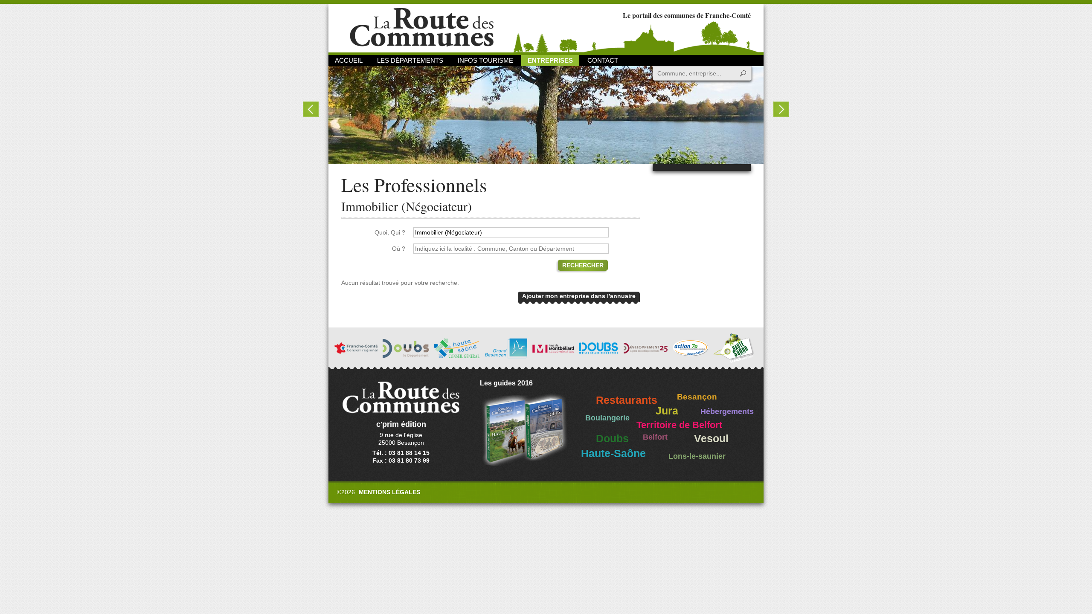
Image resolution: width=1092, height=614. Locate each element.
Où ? (398, 248)
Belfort (655, 437)
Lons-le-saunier (697, 456)
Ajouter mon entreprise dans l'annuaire (579, 296)
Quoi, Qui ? (390, 232)
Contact (602, 60)
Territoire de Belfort (679, 425)
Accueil (349, 60)
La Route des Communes (422, 27)
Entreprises (550, 60)
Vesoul (711, 438)
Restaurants (626, 400)
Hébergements (727, 411)
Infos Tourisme (485, 60)
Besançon (697, 396)
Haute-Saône (613, 453)
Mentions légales (389, 492)
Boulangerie (607, 418)
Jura (667, 411)
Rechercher (583, 265)
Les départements (410, 60)
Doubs (612, 438)
